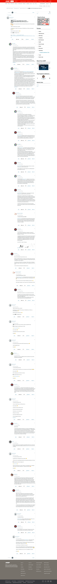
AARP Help (40, 35)
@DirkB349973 (26, 539)
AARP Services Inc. (38, 571)
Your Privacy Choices (30, 582)
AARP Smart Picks (29, 1)
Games (40, 31)
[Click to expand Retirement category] (37, 48)
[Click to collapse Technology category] (37, 50)
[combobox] (43, 12)
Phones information (16, 376)
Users (37, 13)
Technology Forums (16, 8)
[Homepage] (7, 1)
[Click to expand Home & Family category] (37, 44)
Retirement (41, 48)
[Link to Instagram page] (48, 581)
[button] (50, 3)
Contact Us (30, 562)
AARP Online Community (10, 8)
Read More (14, 62)
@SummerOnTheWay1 (26, 71)
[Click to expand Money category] (37, 46)
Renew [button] (16, 1)
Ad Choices (24, 582)
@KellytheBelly (31, 71)
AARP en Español (42, 3)
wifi (11, 37)
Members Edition (35, 1)
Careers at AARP (38, 564)
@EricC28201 (19, 135)
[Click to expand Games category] (37, 31)
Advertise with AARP (39, 562)
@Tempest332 (17, 72)
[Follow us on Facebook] (43, 581)
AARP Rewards (41, 33)
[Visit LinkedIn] (51, 581)
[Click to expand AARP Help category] (37, 35)
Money (40, 46)
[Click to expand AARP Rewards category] (37, 33)
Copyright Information (8, 582)
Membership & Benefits (23, 1)
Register (45, 1)
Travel (40, 54)
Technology (41, 50)
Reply (32, 39)
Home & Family (41, 44)
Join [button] (12, 1)
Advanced (49, 13)
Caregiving (40, 37)
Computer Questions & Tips (23, 8)
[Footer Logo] (11, 562)
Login (49, 1)
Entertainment (41, 39)
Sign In (37, 86)
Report (28, 39)
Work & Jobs (41, 57)
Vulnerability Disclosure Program (17, 582)
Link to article (15, 463)
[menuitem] (6, 4)
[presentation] (37, 67)
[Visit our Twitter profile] (46, 581)
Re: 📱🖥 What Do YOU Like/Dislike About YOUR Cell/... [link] (34, 8)
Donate (22, 564)
